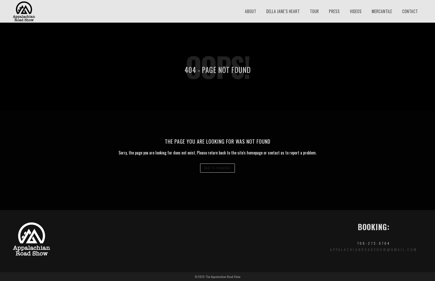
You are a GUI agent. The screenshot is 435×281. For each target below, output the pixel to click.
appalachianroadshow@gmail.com (373, 249)
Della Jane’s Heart (283, 11)
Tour (314, 11)
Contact (410, 11)
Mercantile (382, 11)
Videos (356, 11)
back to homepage (217, 168)
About (250, 11)
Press (334, 11)
